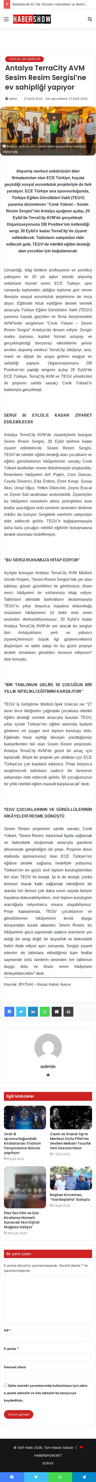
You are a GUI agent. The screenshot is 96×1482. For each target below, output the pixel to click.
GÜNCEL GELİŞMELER (24, 59)
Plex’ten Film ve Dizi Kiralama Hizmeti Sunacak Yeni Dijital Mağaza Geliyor (21, 1220)
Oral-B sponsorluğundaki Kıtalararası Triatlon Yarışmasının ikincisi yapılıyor (22, 1143)
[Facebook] (9, 1012)
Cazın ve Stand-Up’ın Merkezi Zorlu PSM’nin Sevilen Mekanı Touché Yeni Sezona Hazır (70, 1141)
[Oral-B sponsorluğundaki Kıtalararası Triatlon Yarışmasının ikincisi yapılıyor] (25, 1117)
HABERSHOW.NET (48, 1455)
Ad (7, 1330)
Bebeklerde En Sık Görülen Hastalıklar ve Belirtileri (51, 4)
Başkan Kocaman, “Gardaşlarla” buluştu (70, 1197)
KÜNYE (48, 1463)
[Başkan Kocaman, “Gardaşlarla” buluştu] (71, 1178)
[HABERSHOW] (32, 18)
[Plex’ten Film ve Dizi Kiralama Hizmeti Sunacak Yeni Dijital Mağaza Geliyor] (25, 1187)
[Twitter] (21, 1012)
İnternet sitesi (15, 1367)
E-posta (11, 1349)
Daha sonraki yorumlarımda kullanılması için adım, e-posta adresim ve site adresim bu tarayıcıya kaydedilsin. (46, 1393)
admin (13, 98)
